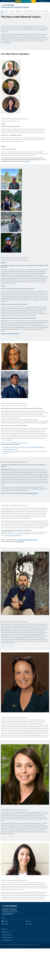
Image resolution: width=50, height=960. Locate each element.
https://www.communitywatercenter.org (12, 535)
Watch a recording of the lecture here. (10, 333)
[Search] (46, 1)
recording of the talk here (22, 442)
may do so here (26, 161)
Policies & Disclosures (6, 937)
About (2, 11)
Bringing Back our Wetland (37, 488)
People (6, 11)
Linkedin (30, 924)
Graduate (12, 11)
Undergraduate (18, 11)
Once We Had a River (10, 451)
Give (34, 1)
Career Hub (37, 11)
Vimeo (29, 921)
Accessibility (37, 944)
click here (8, 42)
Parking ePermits (5, 932)
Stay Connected (44, 11)
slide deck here (19, 541)
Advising (18, 1)
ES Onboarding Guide (6, 940)
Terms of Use (32, 944)
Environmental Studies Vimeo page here (28, 493)
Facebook (6, 921)
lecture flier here (8, 442)
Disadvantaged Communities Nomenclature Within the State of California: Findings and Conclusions (23, 447)
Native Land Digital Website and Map (10, 449)
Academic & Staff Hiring (7, 934)
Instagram (6, 924)
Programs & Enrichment (28, 11)
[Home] (15, 8)
